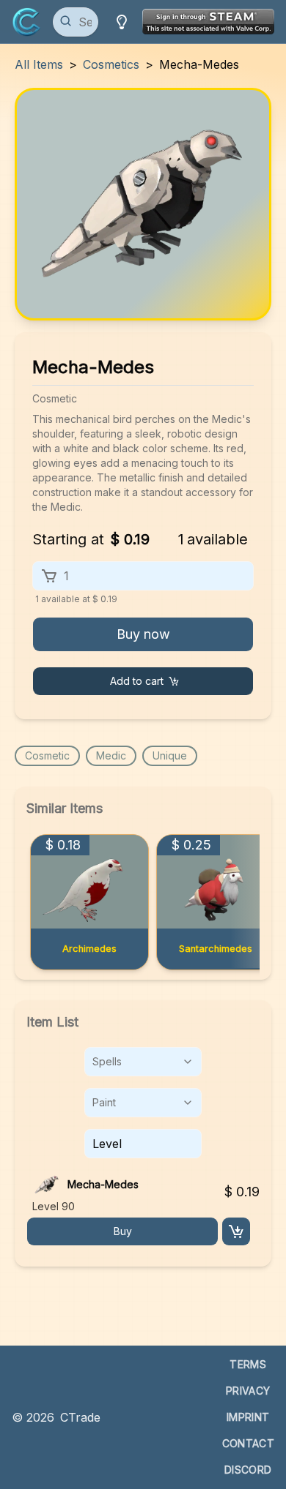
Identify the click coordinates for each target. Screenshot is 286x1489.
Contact (248, 1443)
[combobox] (143, 1061)
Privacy (248, 1390)
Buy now (143, 634)
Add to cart (137, 681)
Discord (247, 1469)
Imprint (248, 1417)
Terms (248, 1364)
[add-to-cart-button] (236, 1231)
